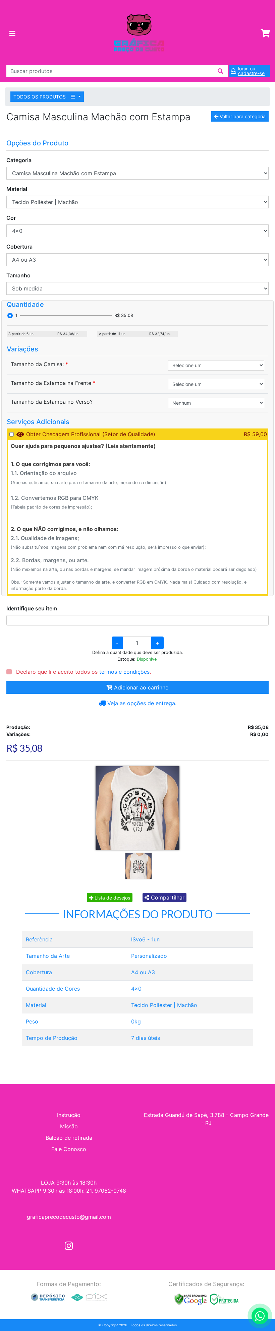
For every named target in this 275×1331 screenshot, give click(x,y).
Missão (69, 1126)
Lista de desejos (111, 898)
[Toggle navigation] (12, 33)
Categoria (19, 160)
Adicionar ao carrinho (140, 687)
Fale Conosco (68, 1149)
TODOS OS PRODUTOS (40, 96)
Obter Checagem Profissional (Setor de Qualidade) (90, 434)
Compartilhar (166, 897)
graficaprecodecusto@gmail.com (69, 1216)
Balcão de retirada (69, 1137)
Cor (11, 217)
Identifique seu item (31, 608)
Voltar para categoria (242, 116)
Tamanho (18, 275)
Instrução (68, 1115)
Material (16, 189)
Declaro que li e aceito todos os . (82, 671)
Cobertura (19, 246)
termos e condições (124, 671)
